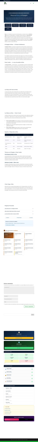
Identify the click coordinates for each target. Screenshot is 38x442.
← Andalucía (7, 217)
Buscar (33, 314)
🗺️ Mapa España (19, 217)
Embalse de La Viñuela (8, 244)
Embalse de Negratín (28, 234)
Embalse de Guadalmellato (9, 252)
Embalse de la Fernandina (29, 248)
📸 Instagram (12, 419)
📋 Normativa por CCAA (8, 412)
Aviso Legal (25, 439)
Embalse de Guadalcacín (29, 240)
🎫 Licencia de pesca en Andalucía (18, 253)
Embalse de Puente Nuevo (29, 244)
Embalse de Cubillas (18, 234)
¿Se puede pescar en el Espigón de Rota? (11, 208)
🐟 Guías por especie (7, 410)
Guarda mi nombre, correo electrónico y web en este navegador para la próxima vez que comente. (19, 304)
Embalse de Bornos (18, 244)
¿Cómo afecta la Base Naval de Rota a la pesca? (12, 211)
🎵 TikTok (26, 419)
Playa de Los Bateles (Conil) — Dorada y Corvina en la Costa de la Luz (15, 223)
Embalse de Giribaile (18, 248)
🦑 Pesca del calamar (7, 413)
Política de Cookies (20, 439)
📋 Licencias (31, 217)
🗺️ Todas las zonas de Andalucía (8, 235)
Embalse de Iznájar (18, 240)
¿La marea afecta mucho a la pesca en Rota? (12, 213)
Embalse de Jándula (8, 248)
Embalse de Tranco (7, 240)
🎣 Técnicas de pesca (7, 408)
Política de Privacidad (14, 439)
